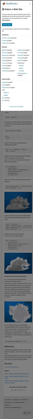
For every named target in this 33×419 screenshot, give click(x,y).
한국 (3, 100)
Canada (4, 40)
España (4, 58)
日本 (3, 98)
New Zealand (5, 87)
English (21, 68)
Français (21, 71)
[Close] (30, 3)
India (3, 85)
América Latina (6, 38)
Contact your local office (16, 106)
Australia (4, 82)
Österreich (20, 55)
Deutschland (5, 55)
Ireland (4, 65)
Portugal (20, 58)
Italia (3, 68)
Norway (20, 52)
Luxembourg (5, 71)
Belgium (4, 50)
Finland (4, 60)
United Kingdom (22, 73)
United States (6, 43)
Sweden (20, 60)
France (4, 63)
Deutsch (21, 65)
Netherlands (21, 50)
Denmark (4, 52)
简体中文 (6, 92)
